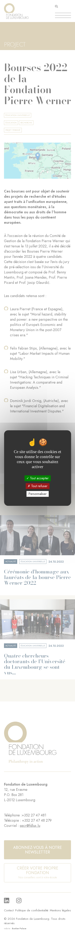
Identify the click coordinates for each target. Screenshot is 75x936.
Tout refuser (38, 486)
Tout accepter (39, 478)
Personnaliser (37, 494)
